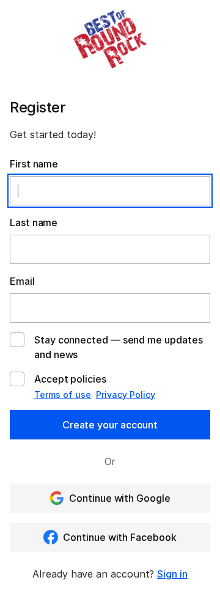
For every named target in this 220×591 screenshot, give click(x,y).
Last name (33, 222)
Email (22, 281)
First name (34, 164)
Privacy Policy (125, 394)
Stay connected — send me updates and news (118, 347)
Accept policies (70, 379)
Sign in (172, 574)
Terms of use (62, 394)
